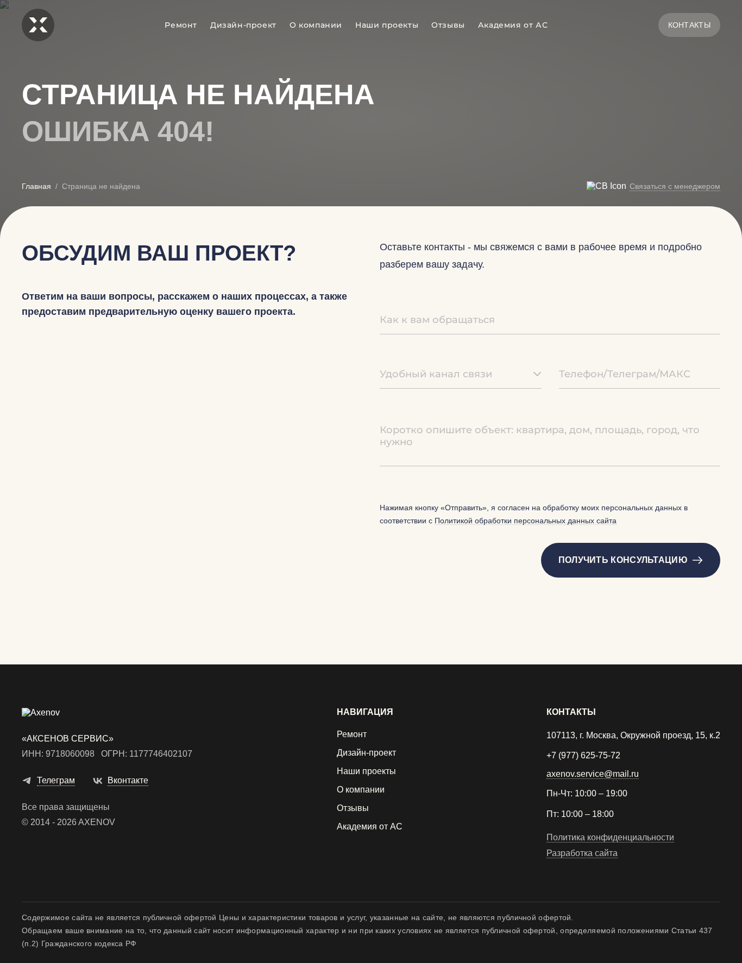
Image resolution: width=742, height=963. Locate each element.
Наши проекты (386, 25)
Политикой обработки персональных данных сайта (526, 521)
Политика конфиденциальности (610, 837)
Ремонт (181, 25)
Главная (36, 186)
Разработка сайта (582, 853)
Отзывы (448, 25)
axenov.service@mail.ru (592, 774)
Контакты (689, 25)
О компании (316, 25)
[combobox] (461, 374)
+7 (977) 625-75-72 (583, 755)
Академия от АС (513, 25)
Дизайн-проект (243, 25)
